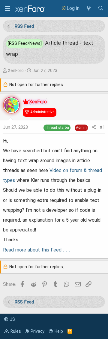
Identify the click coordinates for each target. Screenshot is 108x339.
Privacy (37, 331)
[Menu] (7, 8)
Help (59, 331)
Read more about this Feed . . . (36, 250)
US (11, 319)
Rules (15, 331)
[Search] (101, 8)
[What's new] (88, 8)
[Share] (94, 127)
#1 (102, 127)
